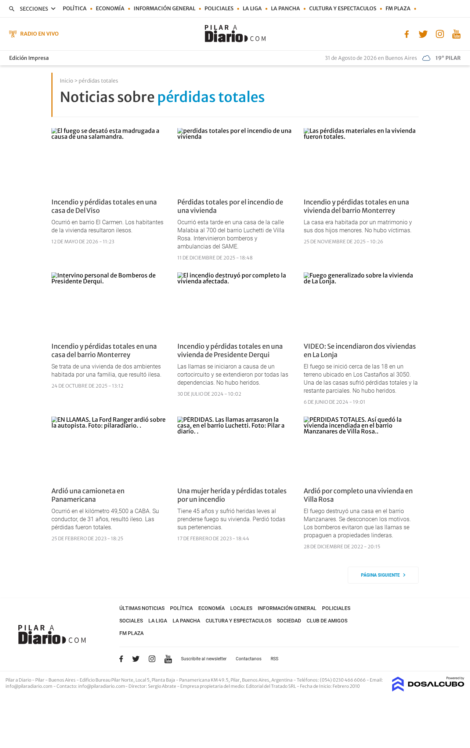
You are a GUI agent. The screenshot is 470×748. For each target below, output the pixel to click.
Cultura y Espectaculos (342, 8)
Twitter (136, 659)
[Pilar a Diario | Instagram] (439, 33)
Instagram (152, 659)
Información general (164, 8)
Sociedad (289, 621)
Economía (110, 8)
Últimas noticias (141, 608)
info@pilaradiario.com (101, 686)
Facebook (121, 659)
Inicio (66, 80)
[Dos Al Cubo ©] (428, 689)
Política (75, 8)
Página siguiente (382, 575)
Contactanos (248, 658)
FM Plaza (398, 8)
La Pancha (285, 8)
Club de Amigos (327, 621)
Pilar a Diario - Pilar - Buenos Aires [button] (41, 680)
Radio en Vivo (39, 33)
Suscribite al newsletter (204, 658)
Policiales (219, 8)
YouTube (168, 659)
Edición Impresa (29, 58)
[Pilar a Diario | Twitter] (423, 33)
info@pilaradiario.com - (31, 686)
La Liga (252, 8)
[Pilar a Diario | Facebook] (406, 33)
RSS (274, 658)
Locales (241, 608)
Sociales (131, 621)
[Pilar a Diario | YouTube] (456, 33)
